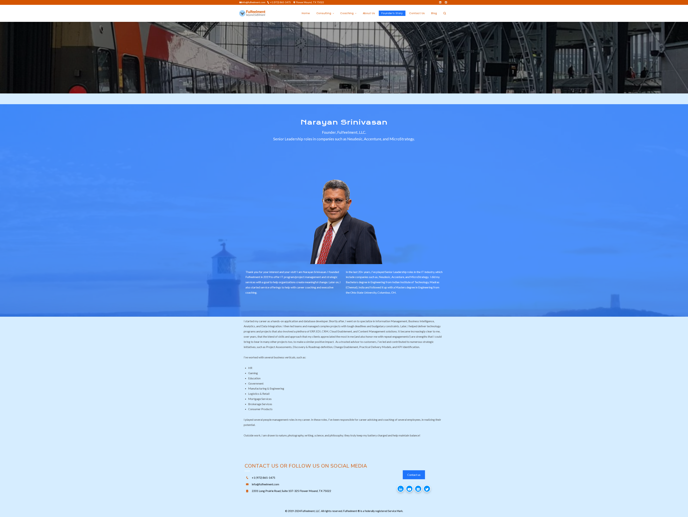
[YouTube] (409, 488)
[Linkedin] (400, 488)
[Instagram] (418, 488)
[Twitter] (427, 488)
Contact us (414, 474)
